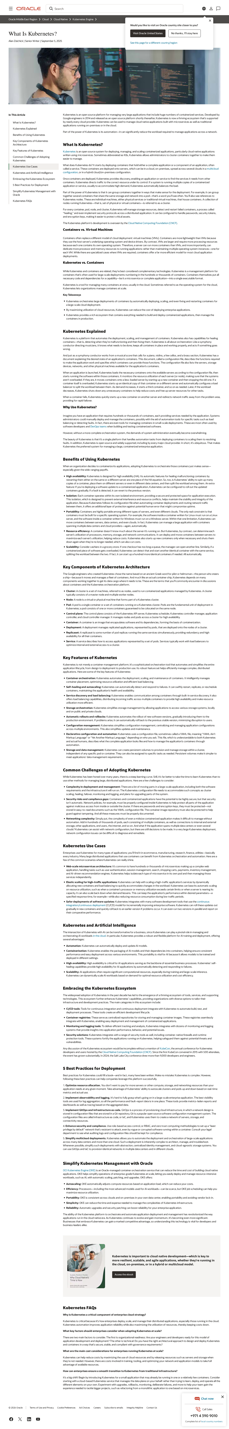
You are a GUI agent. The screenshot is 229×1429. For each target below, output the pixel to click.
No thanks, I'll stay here (184, 33)
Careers (97, 1407)
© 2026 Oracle (16, 1407)
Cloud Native (61, 19)
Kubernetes (69, 151)
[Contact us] (218, 8)
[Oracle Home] (29, 8)
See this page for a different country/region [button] (153, 42)
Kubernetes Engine (83, 19)
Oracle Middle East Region (23, 19)
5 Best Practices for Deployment (30, 185)
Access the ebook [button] (124, 1274)
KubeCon (165, 1048)
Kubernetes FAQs (22, 201)
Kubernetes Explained (25, 128)
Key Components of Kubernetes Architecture (30, 142)
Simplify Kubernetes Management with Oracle (34, 192)
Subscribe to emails (113, 1407)
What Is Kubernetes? (24, 122)
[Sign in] (211, 8)
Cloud (45, 19)
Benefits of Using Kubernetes (29, 134)
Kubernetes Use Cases (25, 166)
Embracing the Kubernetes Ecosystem (34, 179)
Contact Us (152, 1407)
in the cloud (99, 935)
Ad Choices (84, 1407)
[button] (11, 8)
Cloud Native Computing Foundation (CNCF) (152, 223)
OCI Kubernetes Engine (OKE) (79, 1170)
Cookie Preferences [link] (66, 1407)
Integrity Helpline (135, 1407)
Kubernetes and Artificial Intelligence (33, 172)
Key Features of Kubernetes (28, 150)
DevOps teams (98, 426)
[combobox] (114, 8)
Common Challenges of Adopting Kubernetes (31, 158)
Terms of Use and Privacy (42, 1407)
